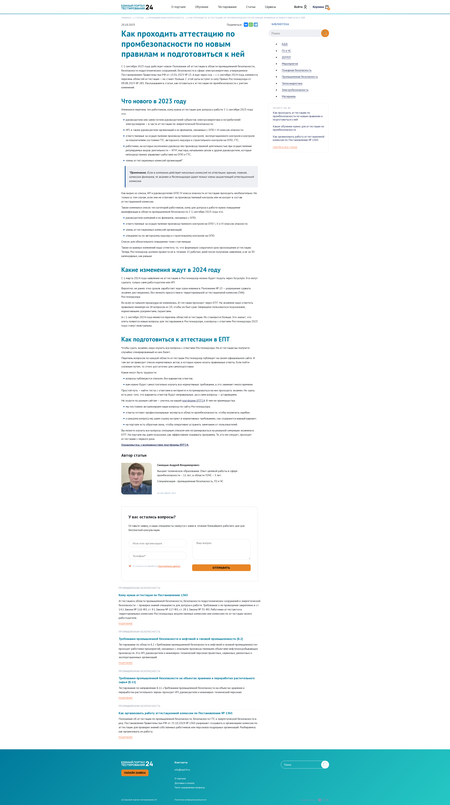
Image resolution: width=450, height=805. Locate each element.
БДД (285, 44)
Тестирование (227, 7)
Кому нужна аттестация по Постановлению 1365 (153, 595)
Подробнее (126, 623)
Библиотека (280, 24)
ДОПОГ (286, 57)
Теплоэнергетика (292, 83)
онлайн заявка (135, 772)
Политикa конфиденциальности (190, 800)
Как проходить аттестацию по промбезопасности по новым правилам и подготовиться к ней (298, 116)
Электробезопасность (295, 90)
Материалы (289, 96)
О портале (178, 7)
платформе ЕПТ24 (193, 400)
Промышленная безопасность (300, 76)
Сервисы (270, 7)
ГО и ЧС (286, 50)
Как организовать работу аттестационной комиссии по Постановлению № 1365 (176, 713)
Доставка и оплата (184, 783)
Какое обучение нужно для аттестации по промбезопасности (298, 128)
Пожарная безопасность (296, 70)
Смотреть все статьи (285, 147)
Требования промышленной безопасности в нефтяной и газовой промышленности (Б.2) (181, 639)
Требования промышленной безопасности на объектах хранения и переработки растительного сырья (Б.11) (187, 680)
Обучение (201, 7)
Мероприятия (290, 63)
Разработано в (308, 800)
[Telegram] (256, 24)
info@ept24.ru (182, 769)
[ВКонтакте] (246, 24)
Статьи (250, 7)
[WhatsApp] (251, 24)
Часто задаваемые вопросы (190, 787)
